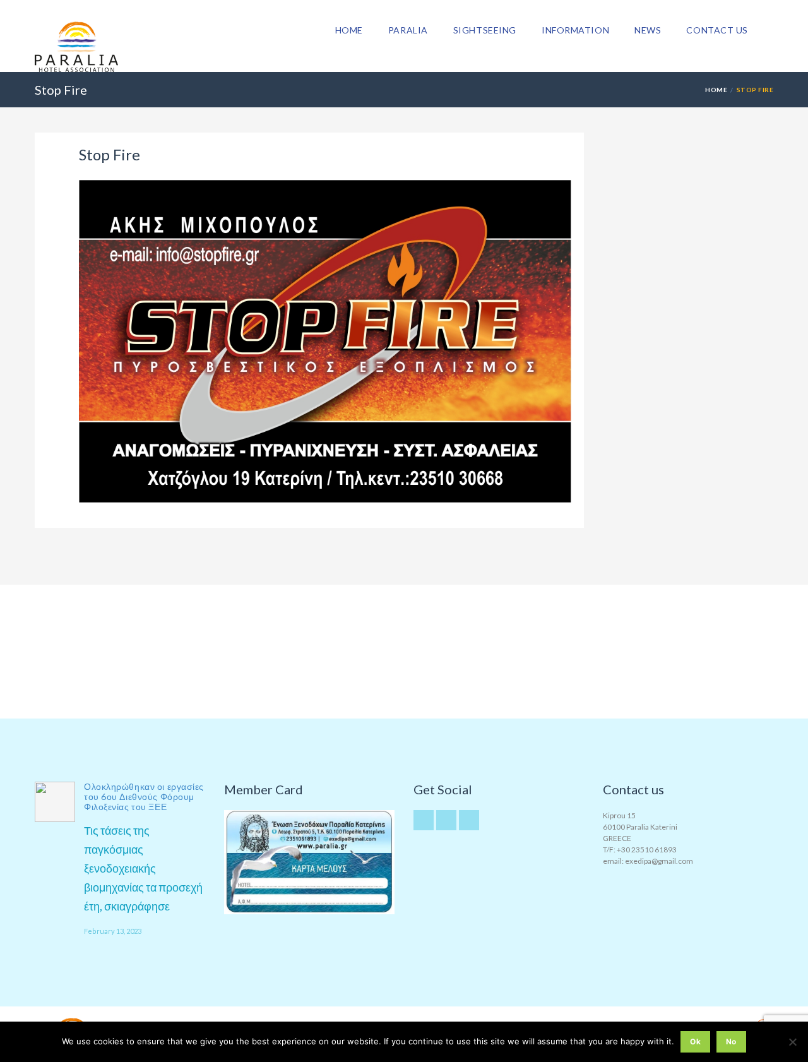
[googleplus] (446, 820)
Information (575, 30)
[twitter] (423, 820)
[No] (792, 1041)
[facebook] (469, 820)
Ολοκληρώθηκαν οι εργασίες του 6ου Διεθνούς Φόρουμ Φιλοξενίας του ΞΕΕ (144, 796)
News (647, 30)
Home (349, 30)
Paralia (408, 30)
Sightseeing (484, 30)
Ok (695, 1041)
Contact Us (717, 30)
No (731, 1041)
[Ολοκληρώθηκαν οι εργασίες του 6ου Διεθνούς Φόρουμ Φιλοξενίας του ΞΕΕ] (55, 802)
